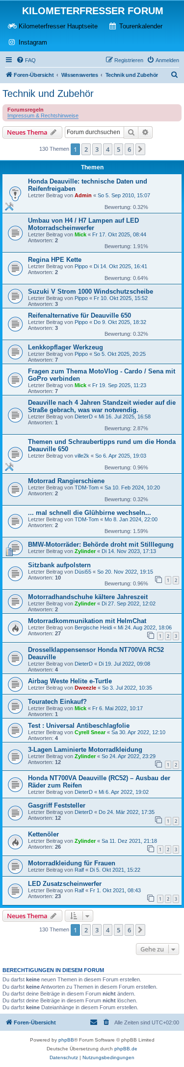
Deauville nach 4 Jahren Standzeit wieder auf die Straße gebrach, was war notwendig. (102, 406)
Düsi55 (83, 572)
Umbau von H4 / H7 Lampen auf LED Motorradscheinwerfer (83, 224)
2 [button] (86, 149)
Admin (83, 195)
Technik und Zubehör (48, 93)
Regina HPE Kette (54, 259)
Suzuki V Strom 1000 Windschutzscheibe (90, 291)
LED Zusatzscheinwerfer (65, 883)
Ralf (79, 870)
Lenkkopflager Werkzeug (65, 347)
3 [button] (97, 149)
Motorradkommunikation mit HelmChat (87, 621)
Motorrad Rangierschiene (66, 481)
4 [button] (107, 149)
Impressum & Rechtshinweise (43, 115)
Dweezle (85, 688)
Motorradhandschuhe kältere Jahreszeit (88, 597)
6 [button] (129, 149)
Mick (80, 234)
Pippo (81, 266)
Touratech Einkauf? (57, 701)
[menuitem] (26, 60)
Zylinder (85, 551)
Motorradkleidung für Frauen (71, 863)
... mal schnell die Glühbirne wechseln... (89, 512)
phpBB (66, 1040)
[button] (140, 149)
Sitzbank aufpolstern (59, 565)
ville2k (82, 456)
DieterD (84, 416)
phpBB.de (125, 1048)
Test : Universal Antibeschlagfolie (79, 725)
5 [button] (118, 149)
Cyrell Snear (90, 732)
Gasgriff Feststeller (56, 805)
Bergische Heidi (93, 627)
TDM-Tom (87, 487)
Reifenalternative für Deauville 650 (79, 315)
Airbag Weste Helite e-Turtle (70, 681)
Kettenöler (43, 834)
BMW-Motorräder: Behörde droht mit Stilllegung (101, 544)
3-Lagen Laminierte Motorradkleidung (85, 749)
